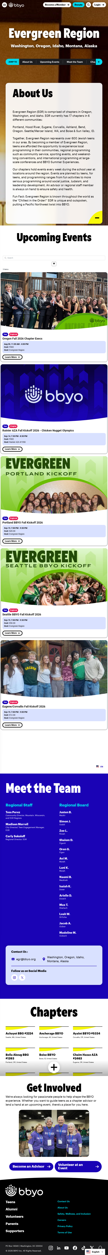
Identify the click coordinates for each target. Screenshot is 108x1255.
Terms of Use (65, 1232)
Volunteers (14, 1216)
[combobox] (95, 1252)
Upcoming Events (49, 61)
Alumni (11, 1209)
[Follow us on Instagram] (14, 977)
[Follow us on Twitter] (22, 977)
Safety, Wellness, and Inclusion (74, 1213)
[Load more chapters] (54, 1067)
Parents (12, 1224)
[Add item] (99, 62)
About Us (27, 61)
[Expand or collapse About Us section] (95, 217)
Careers (62, 1220)
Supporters (15, 1231)
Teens (10, 1202)
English (95, 1251)
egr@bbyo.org (26, 959)
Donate (79, 4)
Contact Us (64, 1201)
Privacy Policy (65, 1226)
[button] (4, 4)
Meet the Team (75, 61)
